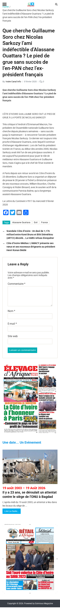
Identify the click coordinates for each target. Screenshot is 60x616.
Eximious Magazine (44, 603)
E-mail (12, 323)
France (44, 222)
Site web (13, 336)
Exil (36, 222)
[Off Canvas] (4, 4)
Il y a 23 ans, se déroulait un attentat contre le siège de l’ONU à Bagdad (29, 492)
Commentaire (16, 283)
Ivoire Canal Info (13, 81)
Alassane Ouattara (21, 222)
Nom (11, 311)
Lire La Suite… (11, 511)
